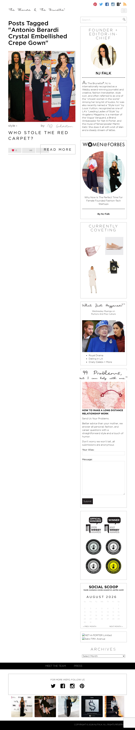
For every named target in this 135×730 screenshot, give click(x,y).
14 (113, 612)
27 (108, 618)
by (43, 125)
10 (91, 612)
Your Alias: (88, 449)
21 (113, 615)
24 (91, 618)
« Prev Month (89, 626)
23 (85, 618)
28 (113, 618)
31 (90, 622)
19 (102, 615)
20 (108, 615)
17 (90, 615)
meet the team (55, 665)
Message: (87, 459)
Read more (58, 149)
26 (102, 618)
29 (119, 618)
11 (96, 612)
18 (96, 615)
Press (78, 665)
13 (108, 612)
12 (102, 612)
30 (85, 622)
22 (119, 615)
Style (11, 125)
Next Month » (116, 626)
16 (85, 615)
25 (96, 618)
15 (118, 612)
